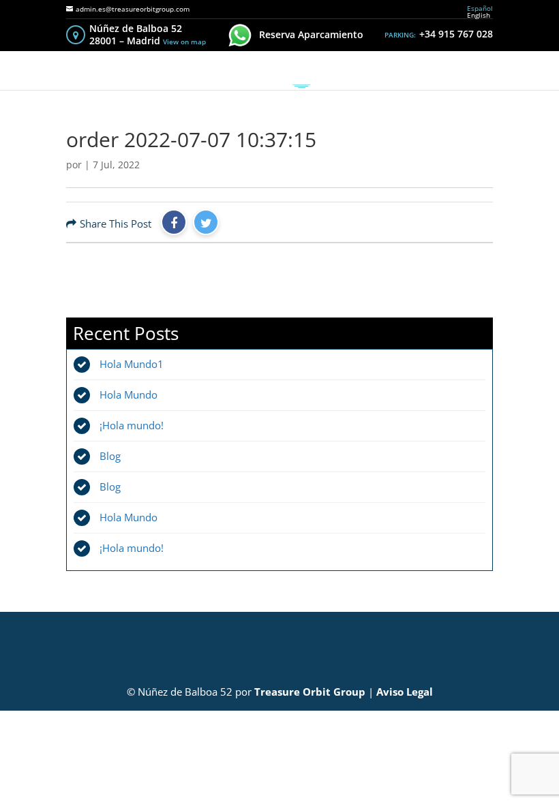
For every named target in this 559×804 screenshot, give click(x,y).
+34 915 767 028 (456, 33)
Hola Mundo (128, 394)
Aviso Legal (404, 691)
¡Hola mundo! (132, 425)
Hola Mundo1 (132, 364)
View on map (184, 41)
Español (480, 8)
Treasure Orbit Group (309, 691)
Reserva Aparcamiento (311, 34)
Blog (110, 456)
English (478, 15)
